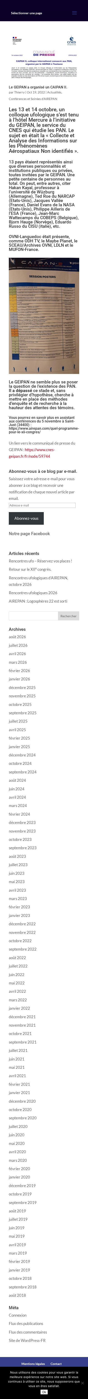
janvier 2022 (19, 1008)
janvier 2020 (19, 1177)
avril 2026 (17, 653)
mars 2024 (18, 805)
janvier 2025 (19, 746)
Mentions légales (33, 1364)
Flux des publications (26, 1323)
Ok (44, 1392)
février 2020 (19, 1168)
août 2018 (17, 1295)
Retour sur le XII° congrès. (30, 569)
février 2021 (19, 1084)
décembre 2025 (22, 687)
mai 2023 (17, 881)
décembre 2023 (22, 822)
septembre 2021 (23, 1042)
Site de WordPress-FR (27, 1340)
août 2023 (17, 856)
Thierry (19, 92)
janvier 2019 (19, 1270)
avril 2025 (17, 729)
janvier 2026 (19, 679)
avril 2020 (17, 1151)
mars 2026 (18, 662)
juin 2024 (16, 789)
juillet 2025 (18, 721)
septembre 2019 (23, 1202)
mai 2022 (17, 983)
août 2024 (17, 780)
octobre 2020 (20, 1109)
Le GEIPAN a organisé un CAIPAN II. (38, 87)
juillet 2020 (18, 1126)
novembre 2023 (22, 831)
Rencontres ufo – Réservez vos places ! (40, 561)
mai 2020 (17, 1143)
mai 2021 (17, 1067)
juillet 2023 (18, 864)
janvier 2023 (19, 915)
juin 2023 (16, 873)
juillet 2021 (18, 1050)
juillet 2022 (18, 966)
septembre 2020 (23, 1118)
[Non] (82, 1383)
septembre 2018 (23, 1287)
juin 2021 (16, 1059)
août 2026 (17, 636)
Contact (56, 1364)
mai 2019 (17, 1236)
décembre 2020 (22, 1101)
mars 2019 (18, 1253)
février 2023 (19, 907)
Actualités (54, 92)
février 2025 (19, 738)
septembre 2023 (23, 847)
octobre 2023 (20, 839)
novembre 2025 (22, 696)
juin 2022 (16, 974)
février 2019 (19, 1261)
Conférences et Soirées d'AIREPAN (33, 99)
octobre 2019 (20, 1194)
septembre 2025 (23, 712)
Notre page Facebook (29, 533)
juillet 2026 (18, 645)
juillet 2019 (18, 1219)
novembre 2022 (22, 932)
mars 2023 (18, 898)
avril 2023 (17, 890)
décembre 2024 (22, 755)
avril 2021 (17, 1075)
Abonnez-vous (26, 518)
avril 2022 (17, 991)
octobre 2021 (20, 1033)
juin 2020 (16, 1134)
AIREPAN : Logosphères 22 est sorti (38, 601)
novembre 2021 (22, 1025)
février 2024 (19, 814)
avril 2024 (17, 797)
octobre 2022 (20, 940)
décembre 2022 (22, 923)
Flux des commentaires (28, 1332)
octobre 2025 (20, 704)
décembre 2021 (22, 1016)
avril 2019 (17, 1244)
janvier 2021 (19, 1092)
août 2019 (17, 1211)
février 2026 (19, 670)
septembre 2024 (23, 772)
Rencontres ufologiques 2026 (33, 592)
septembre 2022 (23, 949)
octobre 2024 (20, 763)
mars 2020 (18, 1160)
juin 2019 (16, 1227)
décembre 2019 (22, 1185)
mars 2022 (18, 1000)
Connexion (17, 1315)
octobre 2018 (20, 1278)
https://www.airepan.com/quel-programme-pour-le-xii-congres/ (44, 430)
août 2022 (17, 957)
